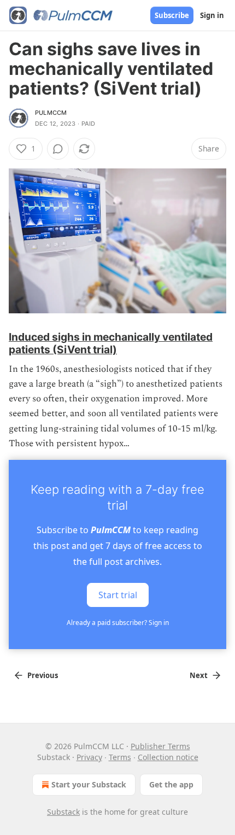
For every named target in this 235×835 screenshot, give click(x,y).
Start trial (117, 594)
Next (199, 675)
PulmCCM (51, 112)
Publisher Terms (160, 746)
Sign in (212, 15)
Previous (42, 675)
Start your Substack (88, 784)
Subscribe (172, 15)
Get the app (171, 784)
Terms (120, 757)
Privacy (89, 757)
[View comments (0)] (58, 149)
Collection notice (168, 757)
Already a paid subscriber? (118, 622)
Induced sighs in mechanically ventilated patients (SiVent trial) (111, 342)
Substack (63, 812)
